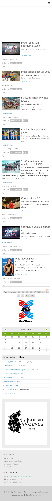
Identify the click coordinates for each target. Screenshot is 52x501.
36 (31, 292)
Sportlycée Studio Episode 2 (35, 228)
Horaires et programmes (13, 373)
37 (35, 292)
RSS (49, 290)
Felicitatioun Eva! (24, 258)
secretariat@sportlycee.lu (23, 476)
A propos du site (17, 495)
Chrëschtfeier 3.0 (30, 198)
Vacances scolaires (11, 385)
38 (39, 292)
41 (18, 295)
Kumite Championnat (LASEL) (33, 131)
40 (47, 292)
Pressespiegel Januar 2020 (35, 71)
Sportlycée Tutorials (12, 362)
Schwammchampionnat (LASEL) (34, 99)
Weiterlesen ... (26, 82)
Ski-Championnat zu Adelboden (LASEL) (32, 162)
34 (23, 292)
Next (27, 295)
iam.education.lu (11, 393)
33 (19, 292)
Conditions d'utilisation (34, 495)
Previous (12, 292)
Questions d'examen (12, 381)
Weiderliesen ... (27, 56)
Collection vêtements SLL (14, 377)
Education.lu (9, 389)
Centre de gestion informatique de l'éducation (31, 492)
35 (27, 292)
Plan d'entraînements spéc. (15, 370)
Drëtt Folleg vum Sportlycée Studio (31, 44)
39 (43, 292)
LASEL (25, 121)
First (5, 292)
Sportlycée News (16, 63)
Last (32, 295)
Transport (8, 366)
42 (22, 295)
